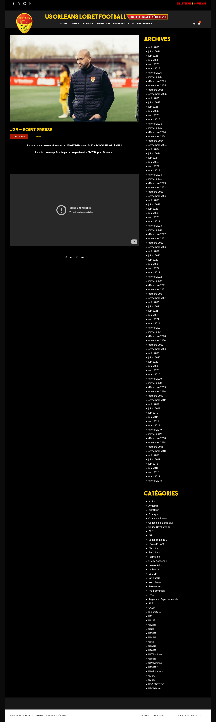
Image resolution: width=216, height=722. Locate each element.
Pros (151, 595)
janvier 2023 (155, 230)
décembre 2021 (157, 285)
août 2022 (153, 251)
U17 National (155, 654)
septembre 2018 (157, 451)
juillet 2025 (154, 102)
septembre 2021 (157, 298)
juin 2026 (153, 55)
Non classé (154, 582)
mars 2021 (154, 323)
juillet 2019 (154, 408)
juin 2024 (153, 157)
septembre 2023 (157, 196)
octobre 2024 (155, 140)
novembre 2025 (157, 85)
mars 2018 (154, 476)
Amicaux (153, 505)
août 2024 (153, 149)
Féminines (119, 23)
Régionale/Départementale (163, 599)
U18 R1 (152, 658)
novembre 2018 (157, 442)
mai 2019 (153, 417)
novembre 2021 (157, 289)
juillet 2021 (154, 306)
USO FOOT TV (156, 684)
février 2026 (155, 72)
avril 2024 (153, 166)
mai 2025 (153, 111)
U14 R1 (152, 637)
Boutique (153, 514)
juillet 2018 (154, 459)
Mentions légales (163, 716)
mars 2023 (154, 221)
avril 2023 (153, 217)
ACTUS (63, 23)
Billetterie (153, 510)
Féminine (153, 548)
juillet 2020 (154, 357)
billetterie (184, 3)
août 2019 (153, 404)
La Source (154, 569)
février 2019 (155, 429)
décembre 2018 (157, 438)
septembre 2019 (157, 400)
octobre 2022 (155, 242)
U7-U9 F (152, 680)
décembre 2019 (157, 387)
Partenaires (154, 586)
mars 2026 (154, 68)
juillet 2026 (154, 51)
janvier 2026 (155, 77)
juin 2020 (153, 361)
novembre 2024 (157, 136)
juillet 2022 (154, 255)
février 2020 (155, 378)
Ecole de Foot (156, 544)
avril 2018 (153, 472)
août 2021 (153, 302)
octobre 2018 (155, 446)
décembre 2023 (157, 183)
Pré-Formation (156, 590)
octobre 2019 (155, 395)
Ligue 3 (75, 23)
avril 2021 (153, 319)
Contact (145, 716)
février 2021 (155, 327)
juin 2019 (153, 412)
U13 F (151, 629)
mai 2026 (153, 60)
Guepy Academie (157, 561)
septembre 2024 (157, 145)
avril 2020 (153, 370)
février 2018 (155, 480)
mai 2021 (153, 315)
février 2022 (155, 276)
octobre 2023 (155, 191)
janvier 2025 (155, 128)
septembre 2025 (157, 94)
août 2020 (153, 353)
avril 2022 (153, 268)
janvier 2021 (155, 332)
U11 (150, 616)
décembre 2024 (157, 132)
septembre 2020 (157, 349)
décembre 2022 (157, 234)
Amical (152, 501)
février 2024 (155, 174)
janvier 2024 (155, 179)
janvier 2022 (155, 281)
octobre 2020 (155, 344)
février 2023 (155, 225)
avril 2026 (153, 64)
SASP (151, 607)
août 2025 (153, 98)
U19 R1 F (153, 667)
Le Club (152, 573)
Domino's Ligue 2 (157, 539)
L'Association (155, 565)
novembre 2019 (157, 391)
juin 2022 (153, 259)
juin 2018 (153, 463)
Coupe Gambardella (159, 527)
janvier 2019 (155, 434)
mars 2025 (154, 119)
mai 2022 (153, 264)
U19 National (155, 663)
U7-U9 (151, 675)
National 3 (154, 578)
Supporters (154, 612)
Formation (154, 556)
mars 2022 (154, 272)
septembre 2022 (157, 247)
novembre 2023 (157, 187)
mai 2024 (153, 162)
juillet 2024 (154, 153)
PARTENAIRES (144, 23)
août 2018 (153, 455)
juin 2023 (153, 208)
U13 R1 (152, 633)
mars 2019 (154, 425)
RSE (150, 603)
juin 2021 (153, 310)
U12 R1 (152, 624)
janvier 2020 (155, 383)
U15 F (151, 641)
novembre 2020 (157, 340)
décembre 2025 (157, 81)
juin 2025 (153, 106)
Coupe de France (157, 518)
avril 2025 (153, 115)
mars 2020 (154, 374)
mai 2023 (153, 213)
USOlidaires (154, 688)
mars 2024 (154, 170)
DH (150, 535)
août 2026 (153, 47)
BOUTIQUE (200, 3)
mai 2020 (153, 366)
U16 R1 (152, 650)
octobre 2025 (155, 89)
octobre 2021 (155, 293)
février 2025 (155, 123)
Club (131, 23)
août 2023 (153, 200)
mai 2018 (153, 468)
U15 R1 (152, 646)
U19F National (156, 671)
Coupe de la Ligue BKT (160, 522)
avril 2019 (153, 421)
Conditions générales (189, 716)
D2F (150, 531)
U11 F (151, 620)
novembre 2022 (157, 238)
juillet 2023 (154, 204)
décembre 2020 (157, 336)
